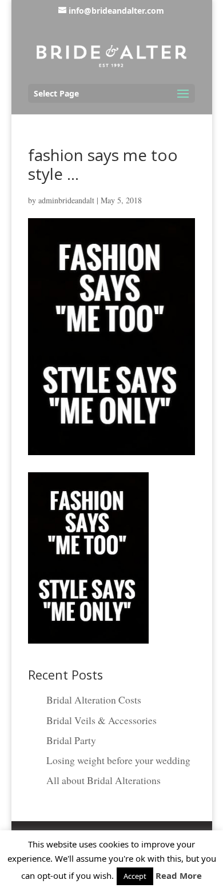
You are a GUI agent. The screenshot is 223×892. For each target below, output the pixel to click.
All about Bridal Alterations (103, 780)
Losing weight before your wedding (118, 760)
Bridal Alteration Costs (93, 699)
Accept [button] (135, 876)
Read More (179, 875)
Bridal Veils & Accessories (101, 720)
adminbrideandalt (66, 200)
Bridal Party (71, 740)
